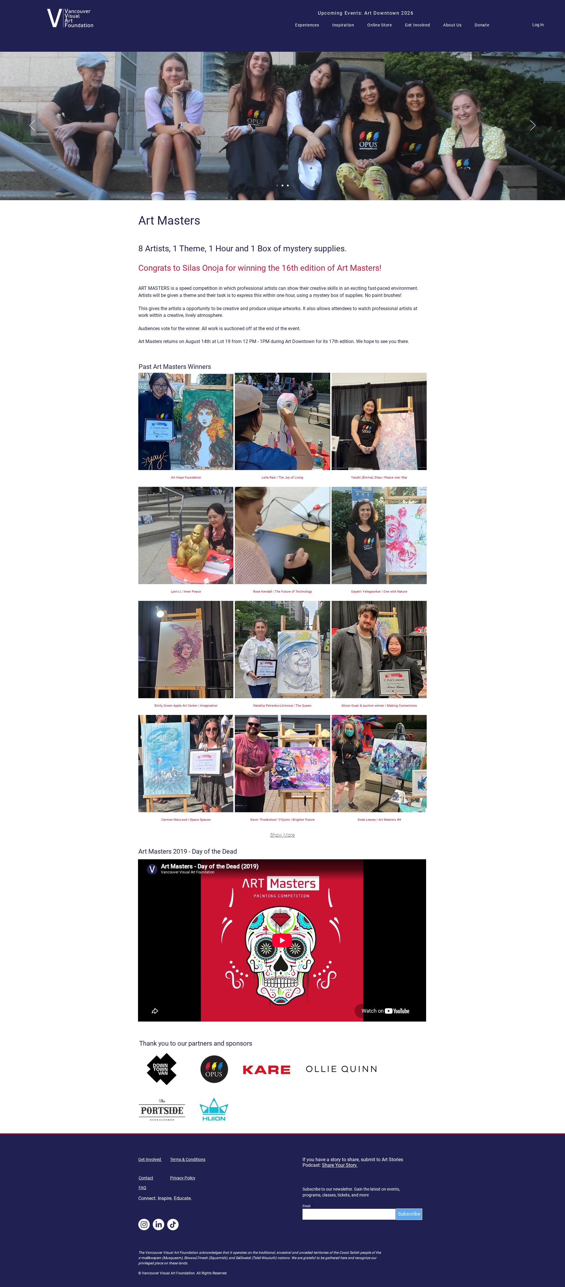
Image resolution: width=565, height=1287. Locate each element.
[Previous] (32, 125)
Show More (282, 835)
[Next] (533, 125)
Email (306, 1205)
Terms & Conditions (187, 1159)
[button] (309, 25)
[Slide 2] (282, 185)
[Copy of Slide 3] (288, 185)
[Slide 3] (277, 185)
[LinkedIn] (158, 1224)
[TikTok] (173, 1224)
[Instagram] (144, 1224)
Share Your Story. (340, 1165)
